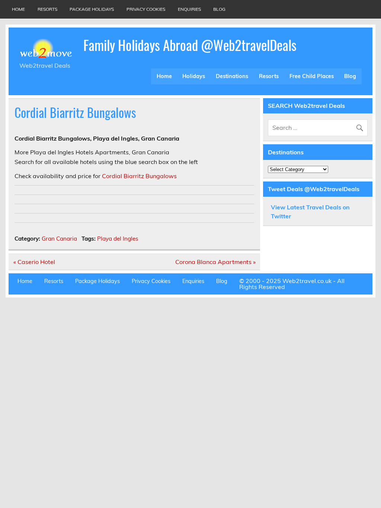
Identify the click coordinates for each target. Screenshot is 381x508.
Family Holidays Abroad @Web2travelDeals (190, 45)
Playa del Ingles (117, 238)
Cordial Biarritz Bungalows (139, 176)
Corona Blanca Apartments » (215, 262)
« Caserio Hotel (34, 262)
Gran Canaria (59, 238)
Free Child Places (311, 76)
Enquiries (189, 9)
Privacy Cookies (146, 9)
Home (18, 9)
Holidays (193, 76)
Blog (219, 9)
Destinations (232, 76)
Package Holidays (92, 9)
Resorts (47, 9)
